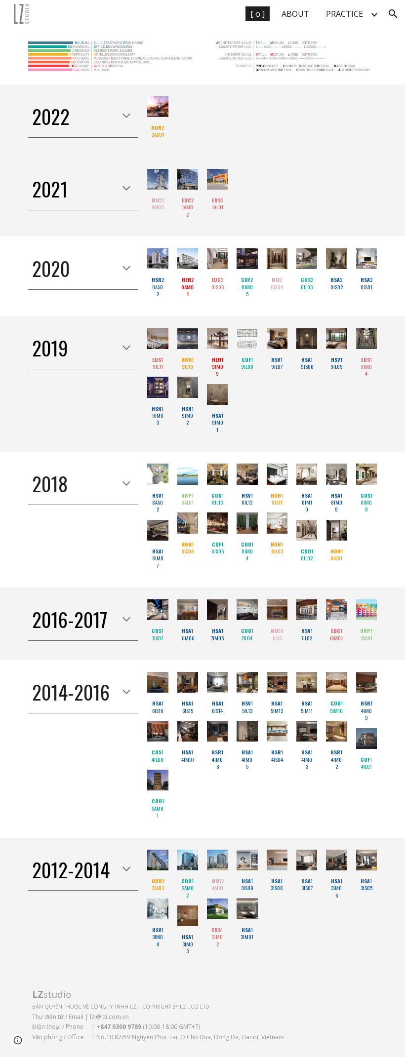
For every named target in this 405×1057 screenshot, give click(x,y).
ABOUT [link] (295, 13)
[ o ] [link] (257, 13)
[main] (83, 116)
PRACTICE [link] (344, 13)
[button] (393, 14)
